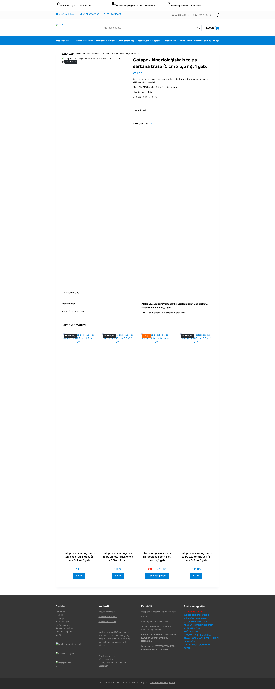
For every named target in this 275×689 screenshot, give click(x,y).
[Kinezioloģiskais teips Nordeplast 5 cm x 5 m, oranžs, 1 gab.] (157, 440)
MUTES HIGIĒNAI (192, 628)
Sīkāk (79, 575)
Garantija (60, 618)
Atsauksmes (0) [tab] (71, 293)
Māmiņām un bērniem (105, 41)
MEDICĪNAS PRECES (194, 611)
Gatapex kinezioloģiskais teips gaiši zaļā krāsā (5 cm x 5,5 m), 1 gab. (79, 557)
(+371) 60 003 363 (108, 616)
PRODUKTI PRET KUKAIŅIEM (198, 635)
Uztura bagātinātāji (126, 41)
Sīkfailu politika (106, 659)
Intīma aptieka (186, 41)
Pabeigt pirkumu (202, 15)
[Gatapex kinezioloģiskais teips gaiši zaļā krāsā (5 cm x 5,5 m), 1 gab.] (79, 440)
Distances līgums (64, 631)
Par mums (60, 611)
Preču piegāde (63, 625)
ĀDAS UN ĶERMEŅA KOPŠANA (198, 625)
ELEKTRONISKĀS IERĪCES (196, 615)
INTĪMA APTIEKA (192, 631)
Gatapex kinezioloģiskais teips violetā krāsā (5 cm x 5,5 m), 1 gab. (117, 557)
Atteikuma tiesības (64, 628)
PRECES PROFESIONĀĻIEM (197, 644)
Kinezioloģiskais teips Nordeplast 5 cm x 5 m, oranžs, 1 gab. (157, 557)
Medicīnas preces (63, 41)
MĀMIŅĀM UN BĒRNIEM (195, 618)
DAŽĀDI (187, 648)
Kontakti (59, 615)
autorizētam (159, 312)
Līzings (59, 635)
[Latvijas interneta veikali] (68, 644)
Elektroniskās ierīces (84, 41)
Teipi (71, 54)
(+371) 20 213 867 (107, 621)
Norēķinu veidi (62, 621)
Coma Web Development (162, 682)
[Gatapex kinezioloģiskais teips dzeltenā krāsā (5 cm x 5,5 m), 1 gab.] (196, 440)
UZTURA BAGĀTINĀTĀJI (195, 621)
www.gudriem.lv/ (63, 662)
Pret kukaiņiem (201, 41)
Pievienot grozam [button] (157, 575)
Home (64, 54)
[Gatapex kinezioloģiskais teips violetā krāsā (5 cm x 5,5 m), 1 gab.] (118, 440)
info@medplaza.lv (107, 611)
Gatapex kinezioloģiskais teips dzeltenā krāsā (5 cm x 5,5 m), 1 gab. (196, 557)
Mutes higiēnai (170, 41)
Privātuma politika (107, 656)
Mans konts (180, 15)
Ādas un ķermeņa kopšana (149, 41)
